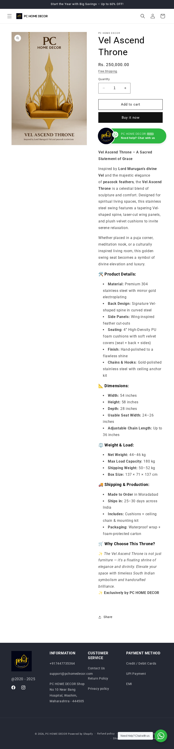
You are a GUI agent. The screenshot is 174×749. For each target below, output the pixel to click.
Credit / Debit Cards (141, 663)
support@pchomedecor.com (71, 673)
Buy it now (131, 118)
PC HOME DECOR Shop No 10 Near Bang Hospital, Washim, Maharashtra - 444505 (67, 692)
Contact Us (96, 668)
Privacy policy (98, 688)
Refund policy (105, 733)
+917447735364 (62, 663)
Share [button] (108, 617)
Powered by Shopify (80, 733)
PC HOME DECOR (56, 733)
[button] (9, 16)
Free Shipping (107, 71)
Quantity (104, 79)
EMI (129, 684)
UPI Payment (136, 673)
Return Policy (98, 678)
